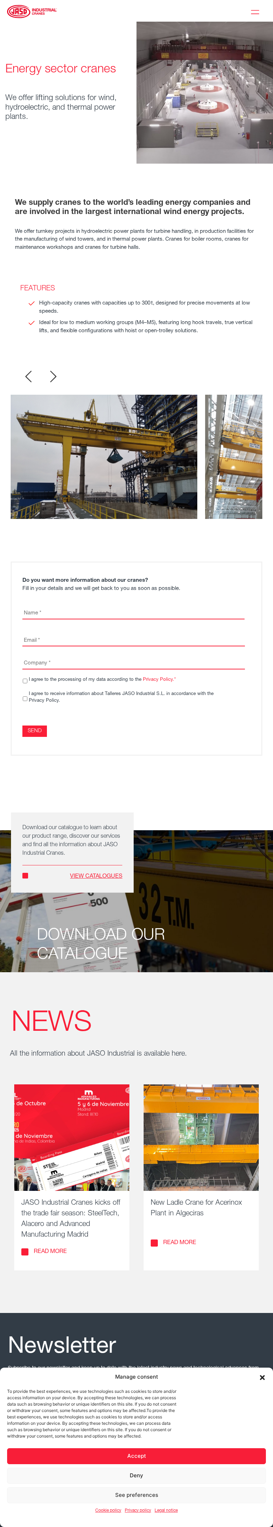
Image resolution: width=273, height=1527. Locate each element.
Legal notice (166, 1511)
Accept (136, 1455)
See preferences (136, 1495)
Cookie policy (108, 1511)
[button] (262, 1376)
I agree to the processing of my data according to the (102, 680)
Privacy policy (138, 1511)
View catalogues (96, 877)
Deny (136, 1475)
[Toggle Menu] (256, 11)
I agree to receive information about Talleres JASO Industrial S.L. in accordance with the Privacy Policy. (121, 698)
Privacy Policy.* (159, 680)
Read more (50, 1252)
